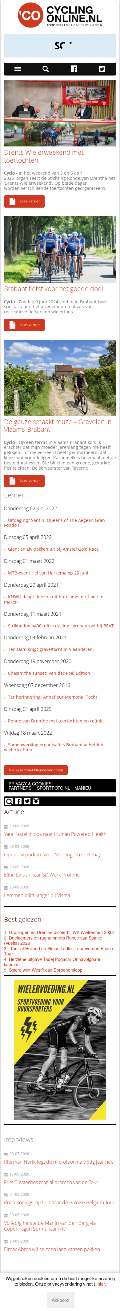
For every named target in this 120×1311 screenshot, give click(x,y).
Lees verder (30, 201)
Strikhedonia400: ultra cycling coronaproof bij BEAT (61, 626)
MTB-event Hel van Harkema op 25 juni (48, 573)
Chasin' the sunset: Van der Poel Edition (49, 673)
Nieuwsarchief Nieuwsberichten (36, 770)
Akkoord (60, 1300)
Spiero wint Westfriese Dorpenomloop (45, 970)
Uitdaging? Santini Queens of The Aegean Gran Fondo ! (54, 522)
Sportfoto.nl (53, 788)
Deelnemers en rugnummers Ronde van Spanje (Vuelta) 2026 (53, 940)
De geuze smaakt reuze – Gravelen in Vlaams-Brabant (57, 425)
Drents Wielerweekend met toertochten (44, 156)
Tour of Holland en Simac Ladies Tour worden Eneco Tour (58, 951)
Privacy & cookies (30, 784)
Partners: (21, 788)
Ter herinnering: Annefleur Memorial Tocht (52, 697)
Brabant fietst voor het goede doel (53, 288)
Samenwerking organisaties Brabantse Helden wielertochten (53, 747)
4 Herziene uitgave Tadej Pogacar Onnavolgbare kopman (52, 962)
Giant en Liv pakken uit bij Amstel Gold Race (53, 549)
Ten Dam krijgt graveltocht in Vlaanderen (50, 649)
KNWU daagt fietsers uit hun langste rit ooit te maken (53, 599)
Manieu (82, 788)
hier (101, 1283)
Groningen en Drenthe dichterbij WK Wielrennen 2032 (61, 932)
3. (6, 948)
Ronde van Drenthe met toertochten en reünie (56, 721)
